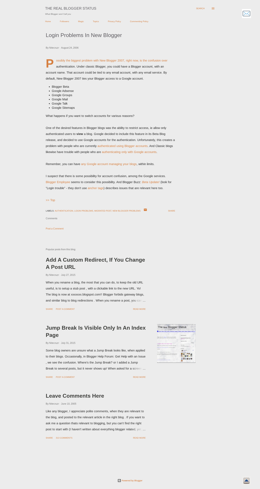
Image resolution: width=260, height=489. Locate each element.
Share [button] (171, 211)
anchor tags (96, 188)
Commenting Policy (139, 21)
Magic (81, 21)
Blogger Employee (58, 182)
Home (48, 21)
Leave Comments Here (75, 396)
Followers (64, 21)
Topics (96, 21)
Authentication (64, 211)
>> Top (50, 200)
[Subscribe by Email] (246, 14)
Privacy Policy (114, 21)
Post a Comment (54, 228)
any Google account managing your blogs (109, 164)
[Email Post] (145, 211)
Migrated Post (102, 211)
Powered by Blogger (131, 480)
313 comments (64, 438)
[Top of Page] (246, 481)
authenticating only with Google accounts (129, 152)
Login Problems (83, 211)
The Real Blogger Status (70, 8)
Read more (139, 309)
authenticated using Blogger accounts (123, 146)
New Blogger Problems (127, 211)
